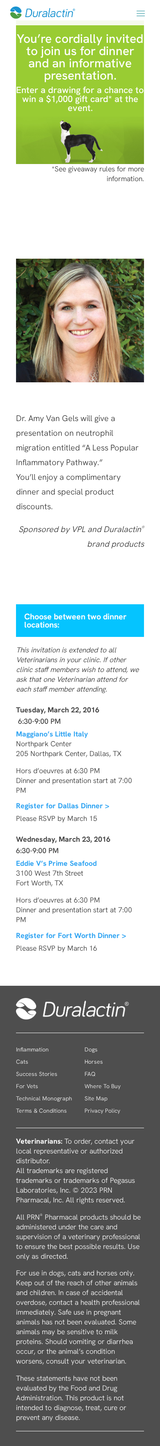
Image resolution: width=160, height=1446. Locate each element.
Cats (22, 1062)
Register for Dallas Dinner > (62, 805)
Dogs (91, 1050)
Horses (94, 1062)
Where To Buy (103, 1086)
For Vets (27, 1086)
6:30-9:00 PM (38, 721)
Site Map (96, 1099)
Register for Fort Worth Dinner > (71, 935)
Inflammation (32, 1050)
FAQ (90, 1074)
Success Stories (36, 1074)
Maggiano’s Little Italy (52, 734)
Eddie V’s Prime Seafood (56, 863)
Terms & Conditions (41, 1111)
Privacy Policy (102, 1111)
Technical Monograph (44, 1099)
